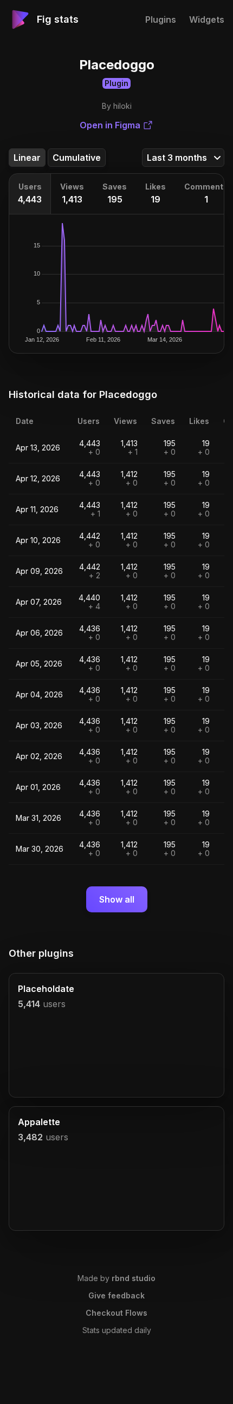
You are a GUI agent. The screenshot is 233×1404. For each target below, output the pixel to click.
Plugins (160, 19)
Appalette (39, 1121)
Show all (116, 899)
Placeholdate (46, 988)
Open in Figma (110, 125)
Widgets (206, 19)
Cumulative (77, 157)
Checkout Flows (116, 1312)
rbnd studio (134, 1278)
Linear (27, 157)
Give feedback (116, 1295)
